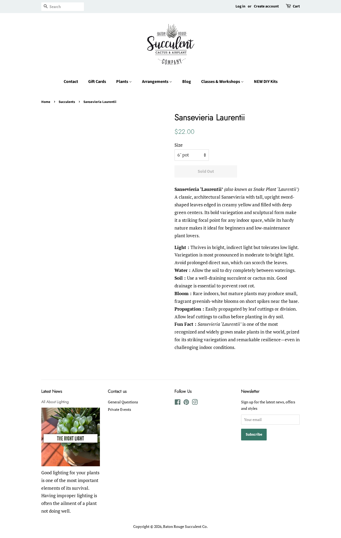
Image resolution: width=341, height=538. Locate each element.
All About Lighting (55, 401)
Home (45, 101)
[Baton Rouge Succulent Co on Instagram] (195, 402)
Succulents (67, 101)
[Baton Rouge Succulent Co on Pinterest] (186, 402)
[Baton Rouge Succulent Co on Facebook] (177, 402)
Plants (122, 82)
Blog (186, 82)
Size (178, 145)
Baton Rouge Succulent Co (185, 526)
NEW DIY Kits (266, 82)
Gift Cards (97, 82)
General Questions (123, 401)
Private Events (119, 409)
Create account (266, 6)
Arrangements (155, 82)
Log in (240, 6)
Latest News (51, 391)
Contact (71, 82)
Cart (296, 6)
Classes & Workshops (221, 82)
